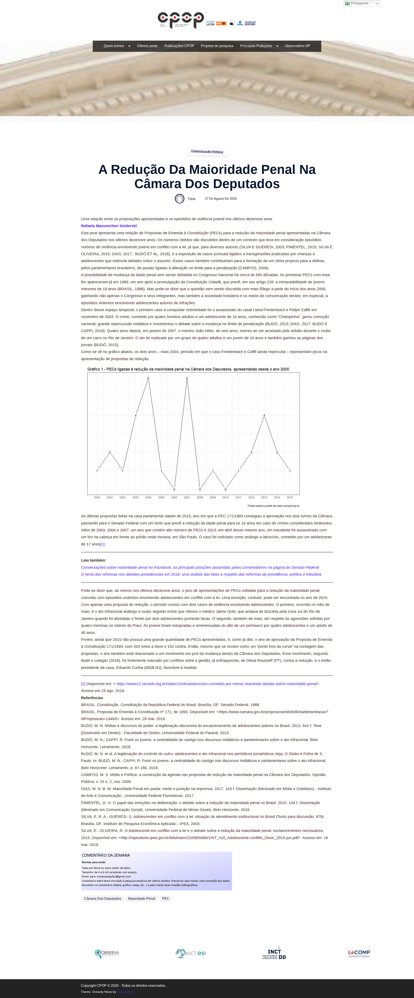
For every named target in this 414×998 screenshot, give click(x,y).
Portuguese (359, 3)
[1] (102, 544)
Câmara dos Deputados (102, 898)
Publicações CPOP (179, 46)
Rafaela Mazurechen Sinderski (109, 226)
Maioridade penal (141, 898)
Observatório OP (297, 46)
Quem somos (114, 46)
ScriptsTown (125, 991)
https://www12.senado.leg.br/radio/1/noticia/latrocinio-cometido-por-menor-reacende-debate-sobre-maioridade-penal (217, 684)
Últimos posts (147, 46)
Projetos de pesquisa (217, 46)
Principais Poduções (256, 46)
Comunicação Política (207, 151)
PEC (165, 898)
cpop (191, 198)
